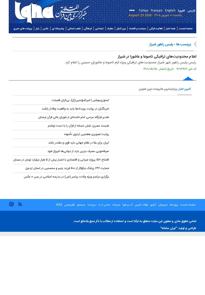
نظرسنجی (69, 205)
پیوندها (174, 205)
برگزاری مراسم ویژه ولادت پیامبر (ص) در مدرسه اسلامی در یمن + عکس (66, 176)
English (170, 10)
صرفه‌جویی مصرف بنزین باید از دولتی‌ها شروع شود (78, 151)
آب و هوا (127, 205)
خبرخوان (163, 205)
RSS (59, 205)
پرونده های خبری (22, 29)
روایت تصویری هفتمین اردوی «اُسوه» (86, 134)
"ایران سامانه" (168, 228)
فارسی (191, 10)
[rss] (20, 204)
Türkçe (143, 10)
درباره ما (92, 205)
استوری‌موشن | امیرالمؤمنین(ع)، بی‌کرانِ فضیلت (80, 100)
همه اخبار (171, 29)
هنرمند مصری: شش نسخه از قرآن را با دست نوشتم (78, 125)
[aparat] (11, 206)
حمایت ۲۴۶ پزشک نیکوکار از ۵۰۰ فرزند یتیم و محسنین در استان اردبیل (67, 168)
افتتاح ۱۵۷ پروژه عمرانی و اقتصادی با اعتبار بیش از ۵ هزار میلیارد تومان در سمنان (61, 159)
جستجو (80, 205)
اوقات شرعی (141, 205)
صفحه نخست (185, 29)
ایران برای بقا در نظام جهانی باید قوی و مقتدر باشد (78, 142)
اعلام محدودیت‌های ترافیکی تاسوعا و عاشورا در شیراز (157, 57)
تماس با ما (104, 205)
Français (156, 10)
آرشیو (153, 205)
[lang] (133, 11)
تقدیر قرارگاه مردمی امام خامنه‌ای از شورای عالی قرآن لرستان (73, 117)
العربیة (181, 10)
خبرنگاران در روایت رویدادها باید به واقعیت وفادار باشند (75, 108)
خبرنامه (116, 205)
